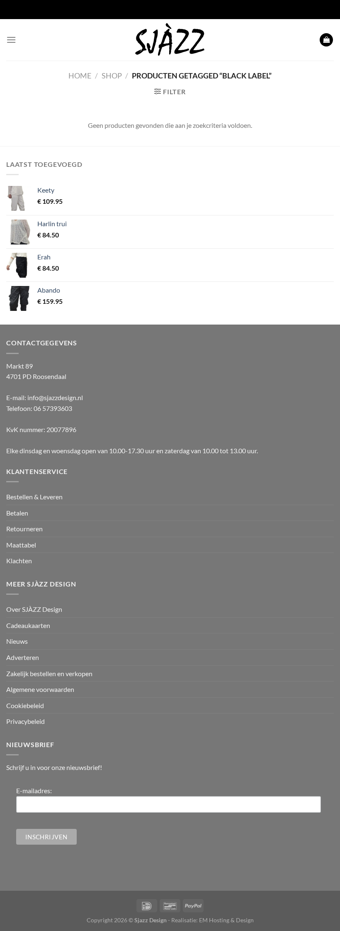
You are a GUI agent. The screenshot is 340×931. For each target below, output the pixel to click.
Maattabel (21, 545)
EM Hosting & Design (226, 920)
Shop (112, 75)
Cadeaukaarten (28, 625)
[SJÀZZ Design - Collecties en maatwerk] (170, 40)
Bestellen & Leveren (34, 497)
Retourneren (24, 529)
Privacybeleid (25, 721)
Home (79, 75)
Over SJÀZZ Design (34, 609)
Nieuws (17, 641)
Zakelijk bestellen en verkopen (49, 673)
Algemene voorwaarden (40, 689)
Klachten (19, 560)
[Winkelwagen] (326, 40)
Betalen (17, 513)
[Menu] (11, 39)
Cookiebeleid (25, 705)
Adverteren (22, 657)
